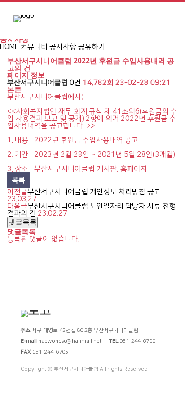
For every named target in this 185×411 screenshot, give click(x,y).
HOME (9, 47)
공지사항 (62, 47)
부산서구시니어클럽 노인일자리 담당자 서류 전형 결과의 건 (91, 209)
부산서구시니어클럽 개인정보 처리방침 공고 (94, 192)
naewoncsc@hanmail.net (69, 341)
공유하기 (91, 47)
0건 (75, 83)
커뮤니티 (34, 47)
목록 (18, 180)
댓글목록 (22, 222)
